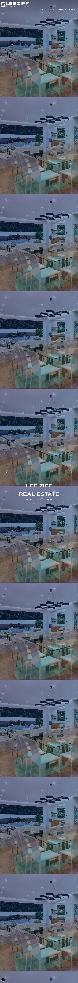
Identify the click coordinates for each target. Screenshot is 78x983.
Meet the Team (38, 9)
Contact (72, 9)
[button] (71, 472)
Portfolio (62, 9)
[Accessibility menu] (3, 980)
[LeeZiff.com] (15, 5)
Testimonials (51, 9)
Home (28, 9)
